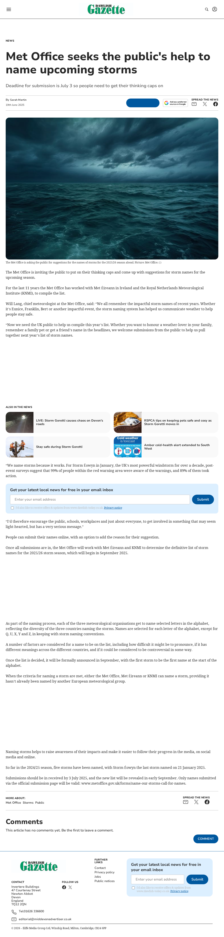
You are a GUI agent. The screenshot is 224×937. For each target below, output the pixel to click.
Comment (206, 839)
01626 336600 (34, 911)
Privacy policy (104, 872)
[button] (9, 9)
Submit (203, 499)
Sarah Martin (18, 100)
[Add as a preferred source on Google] (175, 103)
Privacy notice (113, 507)
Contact (100, 868)
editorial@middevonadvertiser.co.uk (45, 919)
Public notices (104, 881)
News (10, 40)
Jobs (97, 877)
